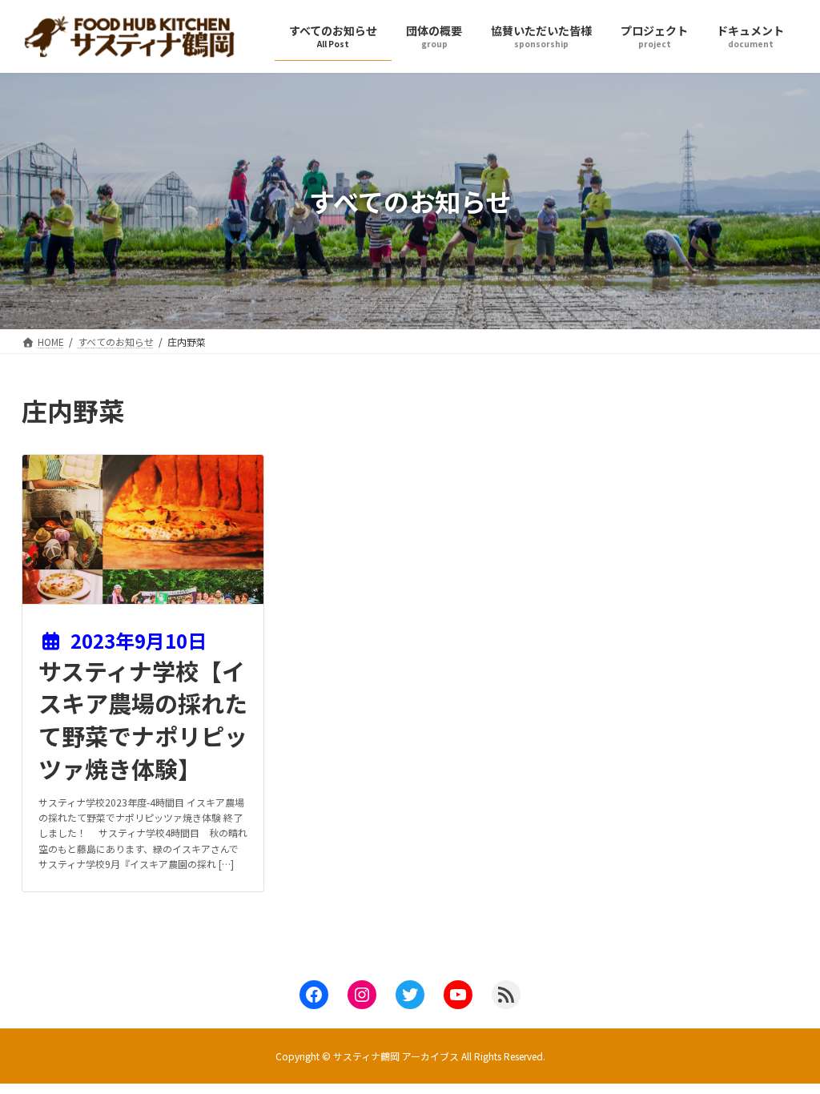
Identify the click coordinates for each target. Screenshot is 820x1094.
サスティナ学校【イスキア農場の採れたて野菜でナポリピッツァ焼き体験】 (142, 719)
